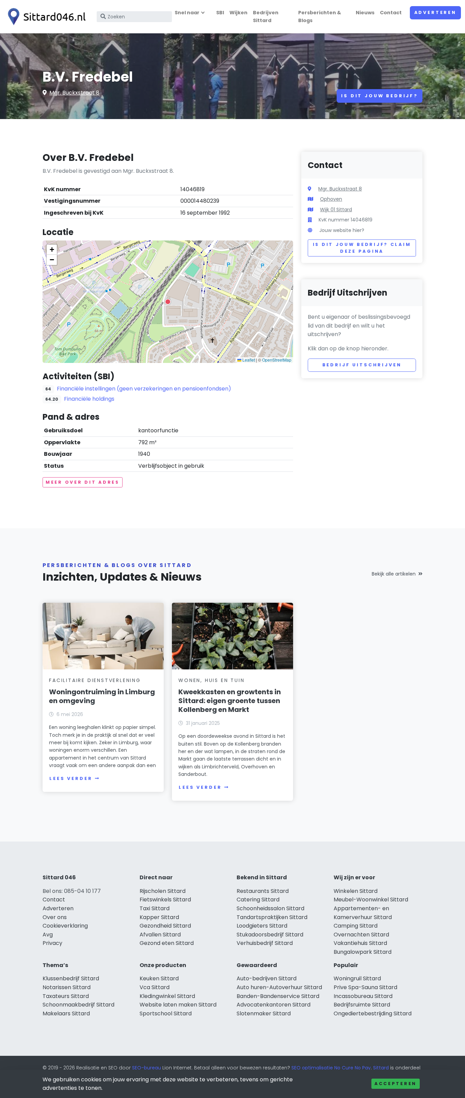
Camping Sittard (356, 926)
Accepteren (395, 1083)
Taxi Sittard (155, 908)
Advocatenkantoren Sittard (273, 1005)
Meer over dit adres (82, 482)
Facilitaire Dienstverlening (95, 680)
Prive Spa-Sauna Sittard (365, 987)
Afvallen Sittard (160, 934)
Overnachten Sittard (361, 934)
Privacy (52, 943)
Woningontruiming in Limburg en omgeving (102, 696)
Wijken (238, 12)
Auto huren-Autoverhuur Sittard (279, 987)
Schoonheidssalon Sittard (270, 908)
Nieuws (365, 12)
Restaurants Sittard (263, 891)
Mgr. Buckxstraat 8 (74, 93)
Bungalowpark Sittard (362, 952)
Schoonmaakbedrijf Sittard (78, 1005)
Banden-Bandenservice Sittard (278, 996)
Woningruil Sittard (357, 978)
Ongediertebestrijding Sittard (373, 1013)
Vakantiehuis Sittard (360, 943)
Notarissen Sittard (67, 987)
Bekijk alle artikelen (394, 573)
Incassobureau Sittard (363, 996)
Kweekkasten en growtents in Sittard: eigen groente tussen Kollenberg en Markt (229, 700)
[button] (168, 302)
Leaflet (248, 360)
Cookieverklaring (65, 926)
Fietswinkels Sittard (165, 899)
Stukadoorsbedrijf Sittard (270, 934)
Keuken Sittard (159, 978)
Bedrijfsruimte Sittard (362, 1005)
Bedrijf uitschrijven (362, 365)
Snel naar (187, 12)
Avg (48, 934)
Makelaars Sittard (66, 1013)
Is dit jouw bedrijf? (379, 96)
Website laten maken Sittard (178, 1005)
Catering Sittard (258, 899)
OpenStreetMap (276, 360)
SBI (220, 12)
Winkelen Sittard (356, 891)
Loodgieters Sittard (262, 926)
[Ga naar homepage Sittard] (45, 16)
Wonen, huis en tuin (211, 680)
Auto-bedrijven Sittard (266, 978)
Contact (391, 12)
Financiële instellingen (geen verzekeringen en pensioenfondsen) (144, 389)
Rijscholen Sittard (163, 891)
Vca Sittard (155, 987)
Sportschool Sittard (166, 1013)
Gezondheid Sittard (165, 926)
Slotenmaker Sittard (264, 1013)
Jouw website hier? (341, 230)
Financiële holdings (89, 399)
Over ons (55, 917)
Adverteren (435, 12)
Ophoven (331, 199)
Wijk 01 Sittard (336, 209)
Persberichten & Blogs (319, 16)
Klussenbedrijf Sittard (71, 978)
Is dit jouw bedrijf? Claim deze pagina (362, 248)
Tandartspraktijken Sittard (272, 917)
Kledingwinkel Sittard (167, 996)
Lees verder (70, 778)
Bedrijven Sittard (265, 16)
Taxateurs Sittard (66, 996)
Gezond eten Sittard (167, 943)
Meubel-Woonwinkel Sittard (371, 899)
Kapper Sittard (159, 917)
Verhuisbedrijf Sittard (265, 943)
